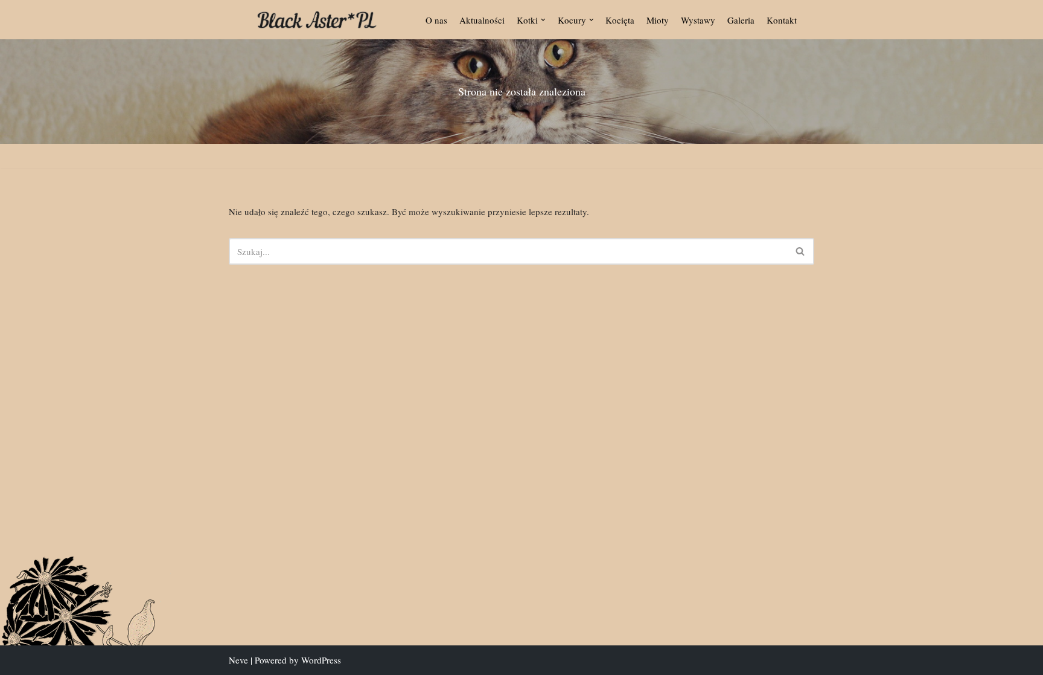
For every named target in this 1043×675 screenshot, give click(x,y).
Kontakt (782, 20)
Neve (238, 660)
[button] (543, 20)
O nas (436, 20)
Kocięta (619, 20)
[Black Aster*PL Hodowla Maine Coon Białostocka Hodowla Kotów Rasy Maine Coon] (317, 19)
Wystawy (698, 20)
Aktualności (482, 20)
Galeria (740, 20)
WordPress (321, 660)
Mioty (657, 20)
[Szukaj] (800, 251)
